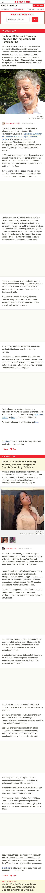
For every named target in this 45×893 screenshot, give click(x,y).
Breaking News (6, 9)
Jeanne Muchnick (12, 123)
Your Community (18, 9)
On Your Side (31, 9)
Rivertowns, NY (9, 31)
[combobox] (18, 19)
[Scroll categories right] (43, 9)
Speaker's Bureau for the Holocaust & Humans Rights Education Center (22, 136)
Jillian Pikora (10, 548)
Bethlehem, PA (8, 456)
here (13, 417)
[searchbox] (19, 19)
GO (35, 19)
